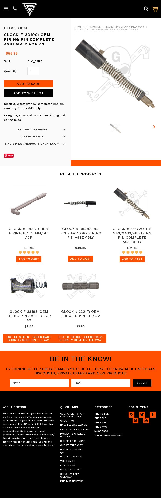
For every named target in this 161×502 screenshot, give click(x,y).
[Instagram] (131, 415)
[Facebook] (153, 415)
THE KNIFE (100, 422)
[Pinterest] (135, 420)
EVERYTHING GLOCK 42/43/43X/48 (125, 27)
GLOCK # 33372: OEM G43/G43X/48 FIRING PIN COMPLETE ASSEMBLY (132, 235)
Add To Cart (29, 259)
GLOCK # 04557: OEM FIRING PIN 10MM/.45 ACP (29, 233)
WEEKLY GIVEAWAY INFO (108, 435)
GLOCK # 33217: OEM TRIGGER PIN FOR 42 (80, 313)
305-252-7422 (15, 9)
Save (10, 155)
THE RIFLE (100, 418)
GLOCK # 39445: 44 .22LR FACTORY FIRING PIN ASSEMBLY (80, 233)
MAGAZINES (101, 431)
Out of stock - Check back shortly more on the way (29, 338)
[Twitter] (142, 415)
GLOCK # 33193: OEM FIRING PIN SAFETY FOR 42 (29, 315)
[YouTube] (146, 420)
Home (78, 27)
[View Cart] (155, 9)
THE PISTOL (93, 27)
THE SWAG (100, 426)
